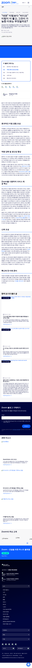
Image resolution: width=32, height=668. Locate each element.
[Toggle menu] (28, 2)
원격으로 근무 (25, 166)
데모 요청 (5, 553)
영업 (4, 634)
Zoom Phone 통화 (20, 218)
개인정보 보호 (6, 653)
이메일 (3, 414)
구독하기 (26, 426)
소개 (4, 586)
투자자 (4, 604)
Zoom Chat (27, 216)
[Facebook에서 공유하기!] (6, 87)
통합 (4, 599)
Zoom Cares (6, 611)
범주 (3, 7)
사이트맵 (20, 655)
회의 (23, 2)
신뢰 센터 (11, 653)
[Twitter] (6, 644)
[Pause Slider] (27, 542)
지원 (4, 639)
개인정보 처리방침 (16, 429)
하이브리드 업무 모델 (24, 171)
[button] (28, 664)
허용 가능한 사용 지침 (17, 653)
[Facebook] (13, 644)
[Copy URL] (2, 87)
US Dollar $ (20, 648)
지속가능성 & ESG (7, 609)
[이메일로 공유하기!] (17, 87)
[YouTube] (9, 644)
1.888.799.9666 (12, 570)
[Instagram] (16, 644)
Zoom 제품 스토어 (7, 624)
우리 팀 (4, 594)
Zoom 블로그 (6, 589)
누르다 (4, 607)
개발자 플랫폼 (6, 616)
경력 (4, 597)
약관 (2, 653)
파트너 (4, 602)
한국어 (4, 648)
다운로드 (5, 630)
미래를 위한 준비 (19, 281)
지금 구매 (4, 556)
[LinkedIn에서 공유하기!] (14, 87)
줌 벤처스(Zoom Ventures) (9, 621)
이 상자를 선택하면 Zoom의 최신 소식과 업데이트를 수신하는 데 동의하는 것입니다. (16, 422)
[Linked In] (3, 644)
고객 (4, 592)
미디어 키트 (5, 614)
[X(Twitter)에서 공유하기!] (10, 87)
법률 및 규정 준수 (24, 653)
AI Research (6, 619)
